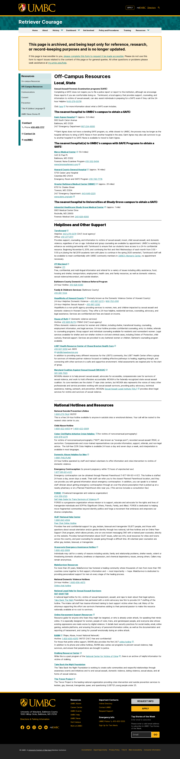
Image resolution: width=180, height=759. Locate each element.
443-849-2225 (89, 193)
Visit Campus (76, 722)
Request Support (106, 711)
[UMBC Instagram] (34, 727)
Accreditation (87, 750)
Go (155, 734)
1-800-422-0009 (81, 428)
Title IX (124, 750)
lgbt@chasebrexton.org (67, 352)
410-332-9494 (92, 161)
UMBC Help (75, 715)
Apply (130, 8)
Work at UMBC (76, 726)
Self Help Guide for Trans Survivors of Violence (75, 499)
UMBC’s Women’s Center (129, 256)
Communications (28, 92)
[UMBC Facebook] (22, 727)
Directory (151, 7)
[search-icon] (159, 7)
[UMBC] (37, 7)
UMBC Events (76, 711)
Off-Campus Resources (32, 87)
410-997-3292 (93, 304)
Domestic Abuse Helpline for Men (70, 454)
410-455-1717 (37, 127)
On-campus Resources (30, 81)
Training (127, 30)
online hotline (125, 642)
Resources (140, 30)
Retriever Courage (40, 22)
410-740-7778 (95, 179)
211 (63, 267)
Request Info (145, 701)
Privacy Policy (114, 750)
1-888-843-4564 (62, 520)
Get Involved (88, 30)
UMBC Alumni (76, 703)
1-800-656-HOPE (70, 638)
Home (35, 30)
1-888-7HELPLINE (62, 458)
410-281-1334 (60, 293)
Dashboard (71, 30)
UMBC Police (104, 721)
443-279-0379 (74, 101)
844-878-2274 (61, 437)
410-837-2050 (61, 349)
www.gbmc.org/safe (63, 196)
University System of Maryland (40, 750)
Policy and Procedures (109, 30)
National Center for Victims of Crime (102, 656)
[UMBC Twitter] (28, 727)
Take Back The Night (64, 600)
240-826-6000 (82, 216)
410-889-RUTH (69, 322)
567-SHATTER (61, 594)
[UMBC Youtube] (40, 727)
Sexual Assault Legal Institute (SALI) (121, 389)
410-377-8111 (67, 237)
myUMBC (28, 140)
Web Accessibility (135, 750)
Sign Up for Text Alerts (108, 725)
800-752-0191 (112, 301)
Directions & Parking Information (34, 719)
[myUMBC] (141, 7)
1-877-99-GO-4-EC (63, 472)
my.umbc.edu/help (57, 63)
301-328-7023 (60, 373)
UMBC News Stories (29, 114)
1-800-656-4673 (77, 582)
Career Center (76, 707)
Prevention (25, 103)
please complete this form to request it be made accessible (94, 56)
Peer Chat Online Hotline (65, 523)
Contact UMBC (105, 707)
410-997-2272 (97, 301)
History (56, 30)
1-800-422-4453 (62, 428)
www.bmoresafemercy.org (66, 164)
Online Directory (105, 703)
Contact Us (29, 133)
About (45, 30)
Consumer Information (152, 750)
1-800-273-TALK (61, 414)
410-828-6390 (76, 285)
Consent (24, 97)
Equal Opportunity (100, 750)
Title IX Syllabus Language (32, 108)
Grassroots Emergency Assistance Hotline (75, 547)
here (61, 106)
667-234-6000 (88, 126)
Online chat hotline (62, 585)
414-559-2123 (60, 496)
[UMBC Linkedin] (46, 727)
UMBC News (76, 718)
